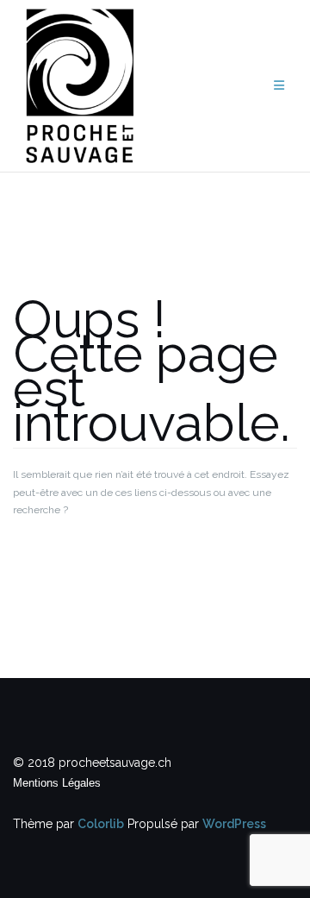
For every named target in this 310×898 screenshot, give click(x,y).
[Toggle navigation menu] (279, 86)
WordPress (234, 824)
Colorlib (101, 824)
